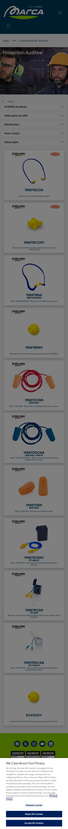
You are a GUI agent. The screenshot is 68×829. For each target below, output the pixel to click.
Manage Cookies (34, 805)
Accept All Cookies (34, 823)
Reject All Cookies (34, 814)
